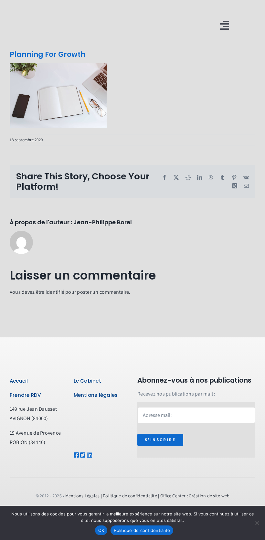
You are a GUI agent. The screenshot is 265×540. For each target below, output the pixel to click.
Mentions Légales (82, 496)
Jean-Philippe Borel (102, 222)
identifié (55, 292)
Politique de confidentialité (142, 530)
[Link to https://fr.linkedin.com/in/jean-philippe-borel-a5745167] (94, 455)
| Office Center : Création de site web (193, 496)
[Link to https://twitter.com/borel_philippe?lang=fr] (81, 455)
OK (101, 530)
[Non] (257, 523)
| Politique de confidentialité (129, 496)
